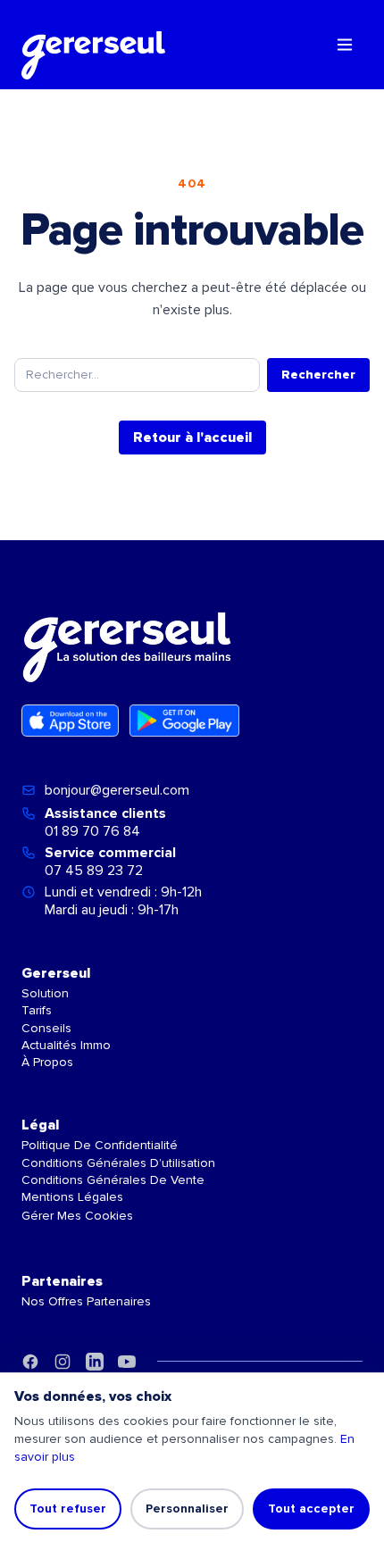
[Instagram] (62, 1361)
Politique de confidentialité (99, 1145)
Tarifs (36, 1010)
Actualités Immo (66, 1045)
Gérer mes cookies (77, 1215)
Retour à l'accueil (192, 437)
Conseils (46, 1028)
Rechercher (318, 374)
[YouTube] (127, 1361)
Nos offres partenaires (86, 1301)
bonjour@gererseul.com (117, 790)
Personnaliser (187, 1508)
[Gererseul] (93, 45)
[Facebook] (30, 1361)
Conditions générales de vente (113, 1180)
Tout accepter (311, 1508)
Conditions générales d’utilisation (118, 1163)
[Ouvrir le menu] (345, 45)
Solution (45, 993)
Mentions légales (72, 1196)
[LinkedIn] (95, 1361)
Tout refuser (67, 1508)
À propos (47, 1062)
